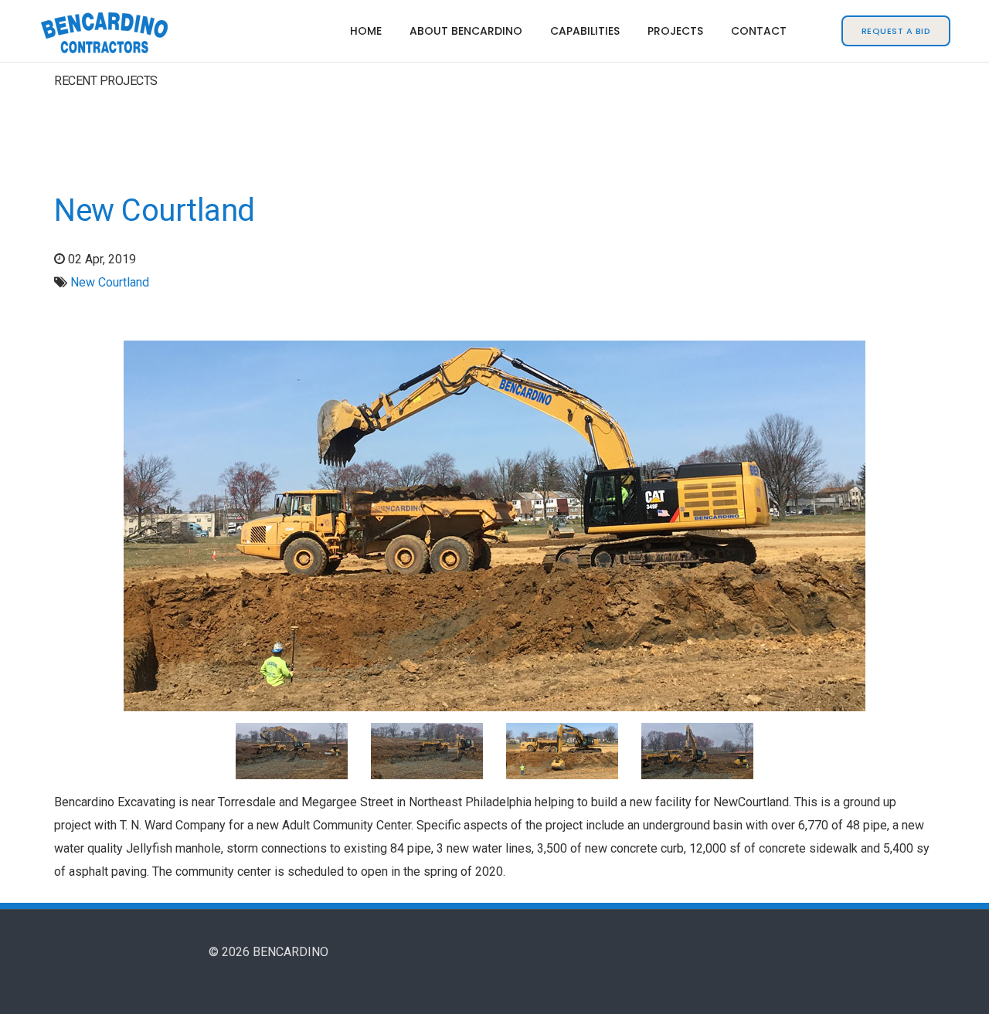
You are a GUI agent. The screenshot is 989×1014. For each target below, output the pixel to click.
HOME (366, 31)
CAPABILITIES (585, 31)
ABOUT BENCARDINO (466, 31)
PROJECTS (675, 31)
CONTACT (759, 31)
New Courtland (154, 210)
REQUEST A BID (896, 31)
